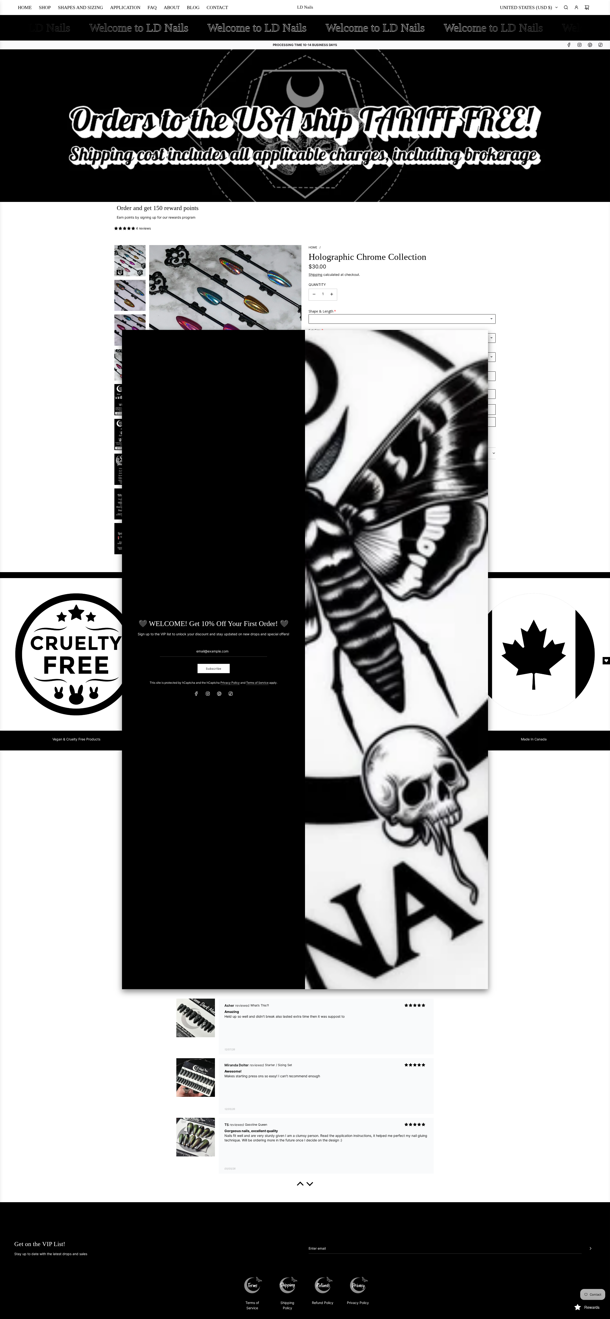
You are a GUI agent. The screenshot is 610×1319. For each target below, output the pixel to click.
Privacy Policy (230, 682)
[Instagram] (208, 693)
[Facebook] (196, 693)
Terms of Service (257, 682)
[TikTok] (230, 693)
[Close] (479, 338)
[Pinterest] (219, 693)
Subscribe (213, 668)
